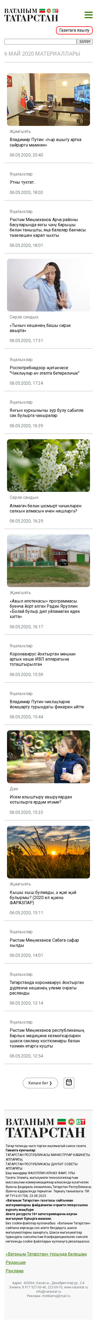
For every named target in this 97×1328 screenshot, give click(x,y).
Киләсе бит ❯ (40, 1083)
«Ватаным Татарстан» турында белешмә (46, 1254)
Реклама (14, 1271)
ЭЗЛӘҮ (85, 42)
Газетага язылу (74, 30)
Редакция (16, 1262)
